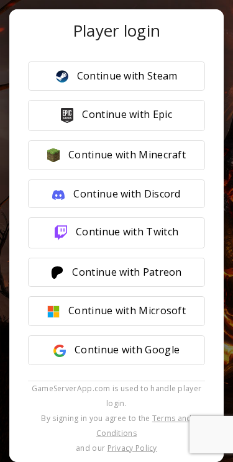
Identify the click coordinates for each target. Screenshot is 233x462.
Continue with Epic (126, 114)
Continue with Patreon (126, 272)
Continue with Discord (126, 194)
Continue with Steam (126, 76)
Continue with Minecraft (126, 154)
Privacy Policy (132, 448)
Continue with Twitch (125, 231)
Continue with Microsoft (126, 310)
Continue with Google (126, 349)
